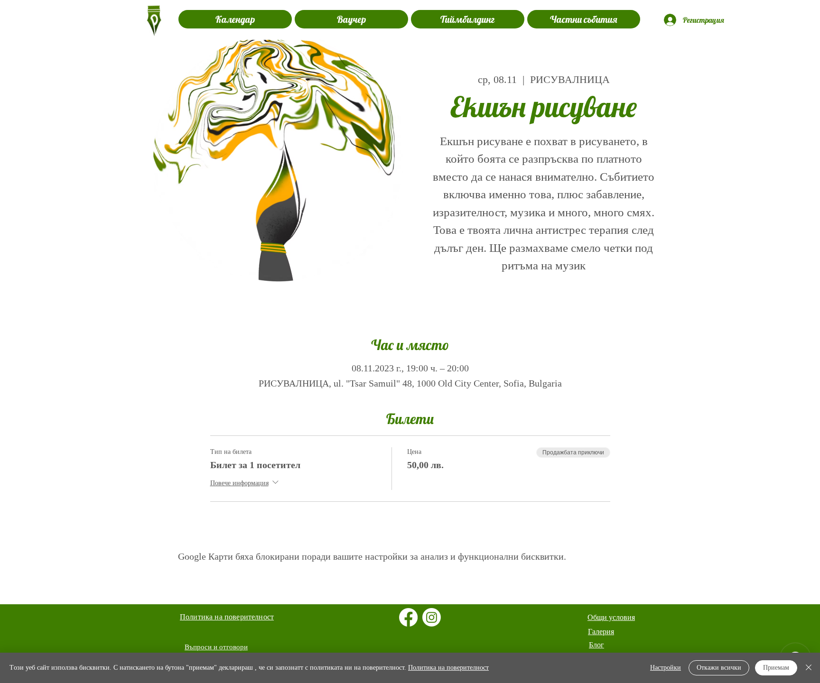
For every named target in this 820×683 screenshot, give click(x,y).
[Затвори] (808, 667)
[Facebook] (408, 617)
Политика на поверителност (448, 667)
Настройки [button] (665, 667)
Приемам (776, 667)
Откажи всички (719, 667)
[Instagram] (431, 617)
